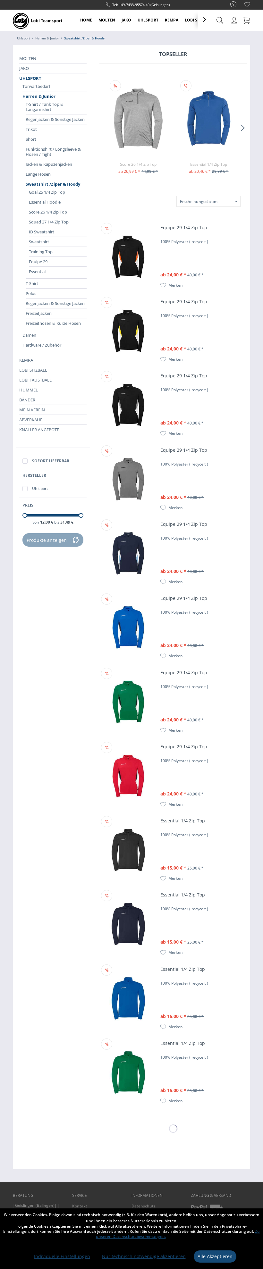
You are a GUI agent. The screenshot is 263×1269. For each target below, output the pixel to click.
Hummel (28, 390)
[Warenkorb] (247, 20)
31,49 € (66, 522)
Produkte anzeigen (47, 540)
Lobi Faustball (35, 380)
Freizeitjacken (39, 313)
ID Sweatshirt (41, 232)
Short (31, 139)
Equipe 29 (38, 262)
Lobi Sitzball (33, 370)
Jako (24, 68)
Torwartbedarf (36, 86)
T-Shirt (32, 283)
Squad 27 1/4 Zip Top (49, 222)
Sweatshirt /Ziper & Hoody (53, 184)
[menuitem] (230, 5)
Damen (29, 335)
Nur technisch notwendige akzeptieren (144, 1256)
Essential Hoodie (45, 202)
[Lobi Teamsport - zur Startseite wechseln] (37, 21)
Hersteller (34, 475)
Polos (31, 293)
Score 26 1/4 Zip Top (48, 212)
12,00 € (47, 522)
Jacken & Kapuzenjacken (49, 164)
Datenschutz (144, 1206)
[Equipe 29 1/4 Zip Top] (128, 256)
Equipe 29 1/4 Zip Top (183, 227)
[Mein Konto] (234, 19)
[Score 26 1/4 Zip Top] (138, 119)
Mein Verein (32, 410)
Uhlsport (30, 78)
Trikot (31, 129)
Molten (27, 58)
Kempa (26, 360)
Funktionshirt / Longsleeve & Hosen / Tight (53, 151)
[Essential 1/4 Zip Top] (209, 119)
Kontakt (79, 1206)
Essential (37, 271)
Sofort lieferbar (50, 461)
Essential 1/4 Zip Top (208, 164)
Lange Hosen (38, 174)
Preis (27, 505)
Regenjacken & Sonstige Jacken (55, 119)
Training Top (41, 252)
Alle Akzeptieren (215, 1256)
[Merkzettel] (247, 5)
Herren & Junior (38, 96)
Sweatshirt (39, 242)
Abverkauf (30, 420)
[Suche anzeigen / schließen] (219, 18)
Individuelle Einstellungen (62, 1256)
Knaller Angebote (39, 430)
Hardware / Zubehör (41, 345)
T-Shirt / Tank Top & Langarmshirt (45, 106)
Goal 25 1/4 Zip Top (47, 192)
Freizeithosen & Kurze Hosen (53, 323)
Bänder (27, 400)
